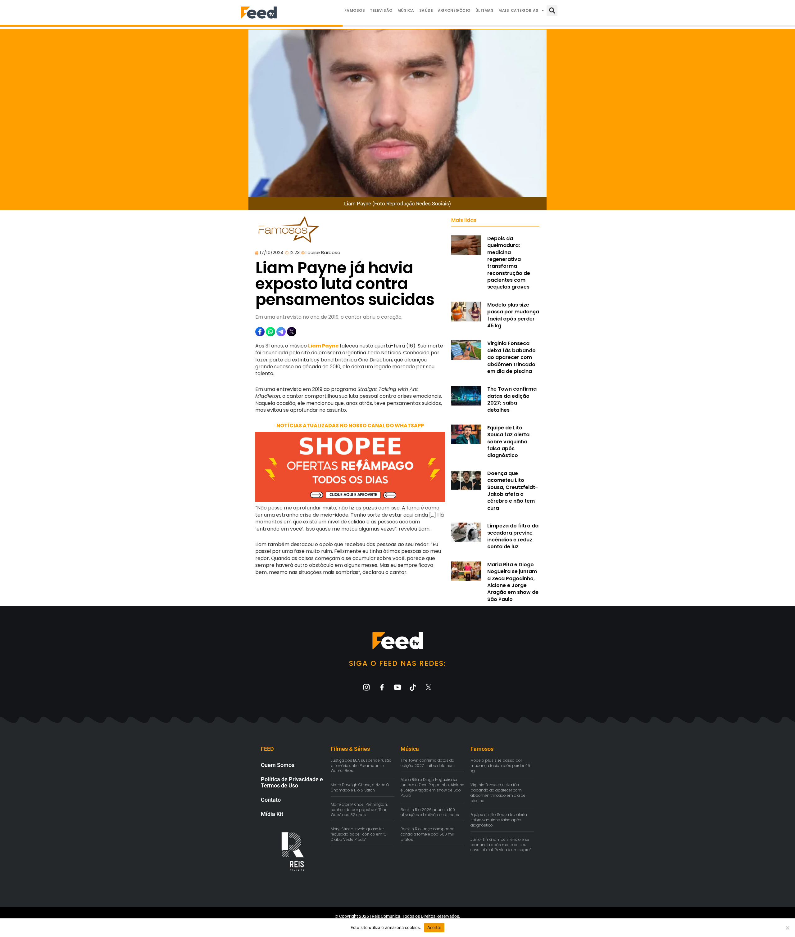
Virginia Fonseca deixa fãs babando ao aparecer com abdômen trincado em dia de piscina (511, 357)
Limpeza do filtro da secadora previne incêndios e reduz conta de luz (512, 536)
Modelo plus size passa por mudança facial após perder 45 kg (513, 315)
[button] (552, 10)
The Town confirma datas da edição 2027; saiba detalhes (512, 399)
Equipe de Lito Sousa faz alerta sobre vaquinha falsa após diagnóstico (508, 441)
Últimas (484, 10)
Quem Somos (277, 765)
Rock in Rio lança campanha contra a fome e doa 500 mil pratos (428, 834)
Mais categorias (518, 10)
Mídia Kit (272, 814)
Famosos (354, 10)
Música (406, 10)
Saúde (426, 10)
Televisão (381, 10)
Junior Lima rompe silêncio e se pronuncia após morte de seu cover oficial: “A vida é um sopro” (500, 845)
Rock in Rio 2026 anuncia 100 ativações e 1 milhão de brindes (430, 812)
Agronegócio (454, 10)
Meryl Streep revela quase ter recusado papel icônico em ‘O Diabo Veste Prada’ (359, 834)
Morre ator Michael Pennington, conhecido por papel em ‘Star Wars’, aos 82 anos (359, 810)
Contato (271, 799)
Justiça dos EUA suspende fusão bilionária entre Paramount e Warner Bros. (361, 765)
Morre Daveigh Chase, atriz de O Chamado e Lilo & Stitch (360, 787)
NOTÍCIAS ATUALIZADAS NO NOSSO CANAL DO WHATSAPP (350, 425)
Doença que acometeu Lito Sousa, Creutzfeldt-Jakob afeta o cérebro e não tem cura (512, 491)
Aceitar (434, 927)
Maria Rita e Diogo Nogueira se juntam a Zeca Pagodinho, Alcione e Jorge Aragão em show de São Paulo (512, 582)
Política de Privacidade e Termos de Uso (292, 782)
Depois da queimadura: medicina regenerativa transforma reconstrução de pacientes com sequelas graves (508, 263)
